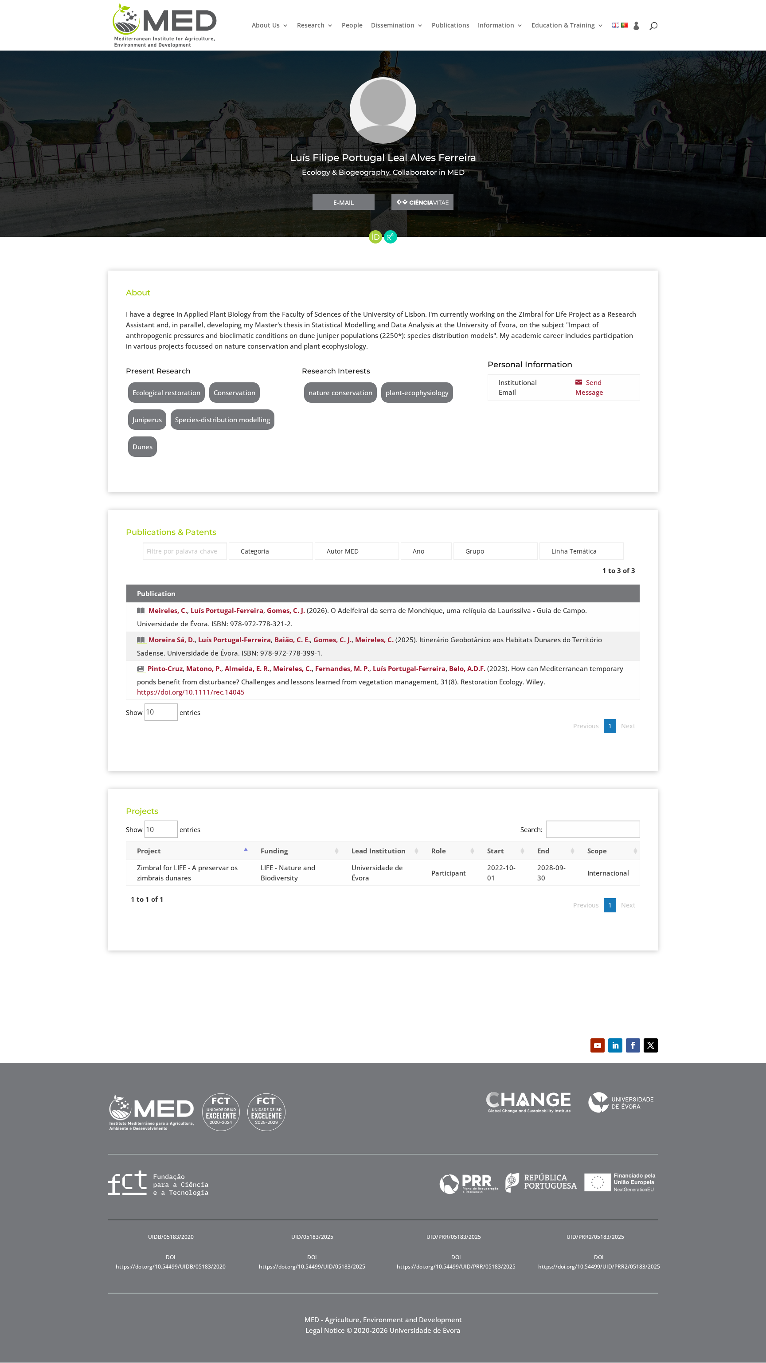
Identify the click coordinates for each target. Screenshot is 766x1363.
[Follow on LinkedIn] (615, 1045)
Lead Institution (379, 850)
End (543, 850)
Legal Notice (325, 1330)
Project (149, 850)
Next (628, 726)
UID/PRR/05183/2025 (453, 1237)
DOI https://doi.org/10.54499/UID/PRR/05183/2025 (456, 1261)
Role (438, 850)
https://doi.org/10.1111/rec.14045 (191, 691)
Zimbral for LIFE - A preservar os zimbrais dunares (187, 872)
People (352, 25)
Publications (450, 25)
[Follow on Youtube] (597, 1045)
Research (310, 25)
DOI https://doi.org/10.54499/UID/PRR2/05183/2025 (599, 1261)
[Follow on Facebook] (633, 1045)
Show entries (163, 711)
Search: (531, 829)
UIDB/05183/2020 (171, 1237)
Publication (156, 593)
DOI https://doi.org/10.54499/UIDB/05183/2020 (171, 1261)
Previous (586, 726)
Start (495, 850)
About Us (266, 25)
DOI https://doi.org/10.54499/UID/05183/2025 (312, 1261)
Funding (274, 850)
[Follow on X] (651, 1045)
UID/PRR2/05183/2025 (595, 1237)
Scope (597, 850)
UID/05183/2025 (312, 1237)
